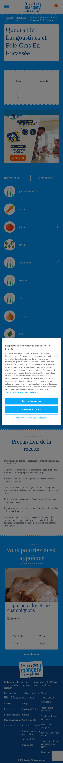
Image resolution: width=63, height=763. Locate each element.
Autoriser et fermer (31, 409)
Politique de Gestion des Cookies (21, 392)
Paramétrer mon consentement (31, 418)
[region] (32, 381)
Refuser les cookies (31, 401)
